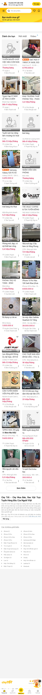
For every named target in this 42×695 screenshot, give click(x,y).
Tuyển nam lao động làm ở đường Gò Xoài (10, 134)
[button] (2, 4)
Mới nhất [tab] (23, 36)
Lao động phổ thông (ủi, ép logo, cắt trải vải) (10, 355)
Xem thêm (21, 488)
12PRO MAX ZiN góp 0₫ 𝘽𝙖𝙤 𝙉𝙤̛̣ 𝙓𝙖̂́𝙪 (10, 431)
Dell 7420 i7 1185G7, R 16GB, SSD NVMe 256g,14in (30, 61)
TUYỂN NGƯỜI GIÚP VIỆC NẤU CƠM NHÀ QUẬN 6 (10, 60)
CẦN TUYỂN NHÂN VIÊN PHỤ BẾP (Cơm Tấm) (10, 392)
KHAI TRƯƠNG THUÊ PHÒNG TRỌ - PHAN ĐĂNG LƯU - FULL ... (30, 97)
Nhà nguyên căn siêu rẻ (10, 470)
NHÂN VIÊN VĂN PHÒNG (29, 171)
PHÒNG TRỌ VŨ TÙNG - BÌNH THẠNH (9, 282)
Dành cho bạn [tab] (8, 36)
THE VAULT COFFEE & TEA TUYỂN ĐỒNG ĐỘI (30, 208)
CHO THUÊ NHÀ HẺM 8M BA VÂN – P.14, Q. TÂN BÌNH (31, 355)
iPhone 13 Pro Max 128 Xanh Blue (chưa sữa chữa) (30, 282)
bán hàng (25, 133)
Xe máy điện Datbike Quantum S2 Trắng (30, 318)
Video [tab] (33, 36)
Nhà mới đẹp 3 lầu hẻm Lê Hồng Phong (30, 244)
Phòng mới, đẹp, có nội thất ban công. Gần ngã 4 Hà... (10, 245)
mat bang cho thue (9, 207)
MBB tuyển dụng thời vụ (30, 431)
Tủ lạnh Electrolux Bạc (29, 470)
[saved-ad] (34, 11)
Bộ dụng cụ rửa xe (9, 317)
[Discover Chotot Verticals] (3, 11)
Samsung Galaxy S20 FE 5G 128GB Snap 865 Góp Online (10, 171)
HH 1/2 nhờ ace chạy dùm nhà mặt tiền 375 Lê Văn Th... (30, 392)
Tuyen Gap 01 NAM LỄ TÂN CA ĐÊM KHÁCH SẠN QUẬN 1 (10, 97)
